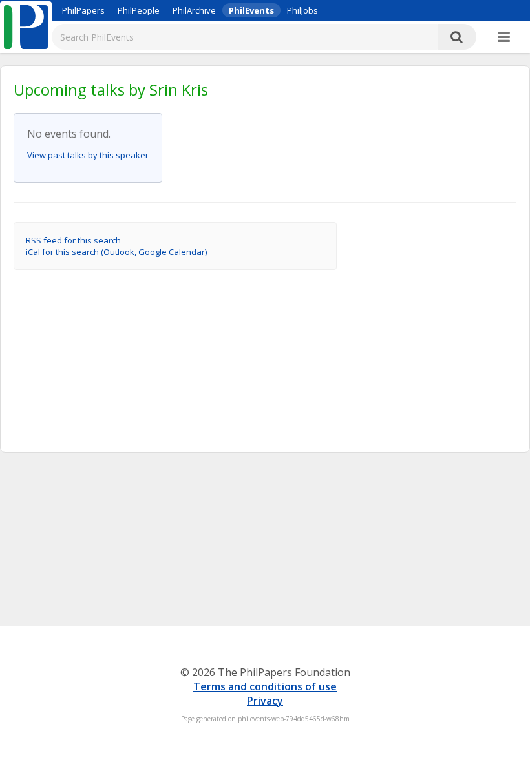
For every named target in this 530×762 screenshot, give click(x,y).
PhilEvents (251, 10)
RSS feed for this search (73, 240)
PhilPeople (139, 10)
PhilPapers (83, 10)
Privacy (265, 701)
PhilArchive (194, 10)
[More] (503, 37)
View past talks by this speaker (88, 155)
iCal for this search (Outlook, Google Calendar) (116, 252)
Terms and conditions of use (265, 686)
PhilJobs (302, 10)
